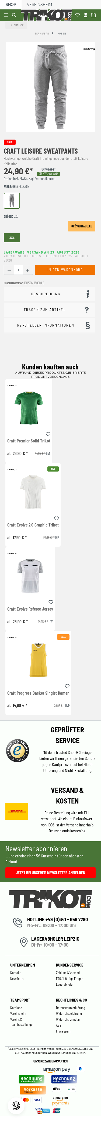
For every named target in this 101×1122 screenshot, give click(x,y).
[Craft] (89, 48)
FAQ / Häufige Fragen (69, 979)
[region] (50, 87)
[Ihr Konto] (86, 15)
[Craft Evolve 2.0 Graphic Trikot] (33, 492)
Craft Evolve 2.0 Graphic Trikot (33, 525)
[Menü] (7, 15)
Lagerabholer (65, 984)
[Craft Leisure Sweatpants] (50, 87)
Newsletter (17, 979)
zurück (19, 25)
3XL (12, 238)
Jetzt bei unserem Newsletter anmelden (50, 872)
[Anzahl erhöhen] (27, 270)
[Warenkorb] (94, 15)
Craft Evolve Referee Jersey (30, 609)
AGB (58, 1025)
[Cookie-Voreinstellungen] (16, 1106)
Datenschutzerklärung (70, 1008)
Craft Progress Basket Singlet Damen (38, 693)
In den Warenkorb (65, 270)
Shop (11, 4)
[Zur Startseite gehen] (47, 15)
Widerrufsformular (68, 1019)
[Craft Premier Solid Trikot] (28, 407)
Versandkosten (79, 1048)
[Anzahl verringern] (9, 270)
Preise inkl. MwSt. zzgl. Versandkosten (29, 178)
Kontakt (15, 973)
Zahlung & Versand (68, 973)
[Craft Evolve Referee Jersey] (30, 575)
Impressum (63, 1031)
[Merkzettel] (78, 15)
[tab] (49, 294)
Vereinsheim (39, 4)
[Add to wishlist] (48, 433)
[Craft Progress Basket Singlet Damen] (38, 659)
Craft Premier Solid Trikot (28, 441)
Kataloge (16, 1008)
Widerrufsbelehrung (69, 1013)
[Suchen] (15, 15)
